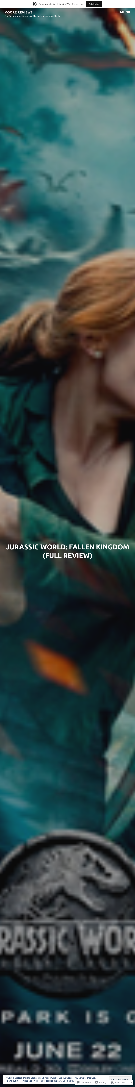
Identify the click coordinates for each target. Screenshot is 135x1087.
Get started (94, 4)
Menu (124, 12)
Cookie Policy (69, 1081)
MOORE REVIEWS (18, 12)
